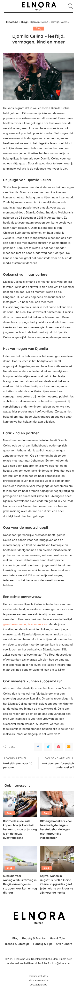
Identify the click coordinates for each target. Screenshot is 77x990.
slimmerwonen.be (38, 980)
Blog (38, 28)
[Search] (69, 6)
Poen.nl (32, 963)
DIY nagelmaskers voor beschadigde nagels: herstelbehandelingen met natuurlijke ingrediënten (56, 829)
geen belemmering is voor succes (25, 624)
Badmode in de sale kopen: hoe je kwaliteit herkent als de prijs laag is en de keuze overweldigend (20, 829)
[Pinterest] (58, 747)
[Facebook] (38, 747)
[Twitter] (48, 747)
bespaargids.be (38, 984)
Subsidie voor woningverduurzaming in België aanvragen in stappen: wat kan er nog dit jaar (20, 884)
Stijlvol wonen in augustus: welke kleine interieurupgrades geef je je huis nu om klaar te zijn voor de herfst (56, 884)
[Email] (69, 747)
